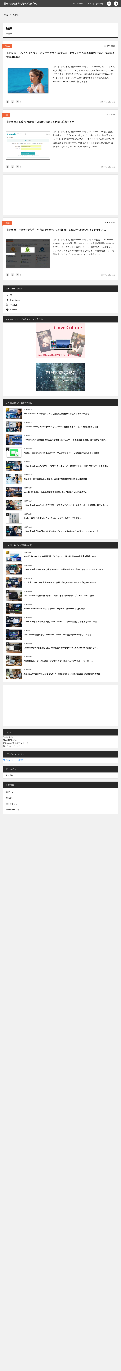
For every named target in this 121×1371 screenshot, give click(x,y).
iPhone (7, 46)
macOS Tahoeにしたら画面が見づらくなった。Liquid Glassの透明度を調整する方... (61, 556)
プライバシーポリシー (15, 760)
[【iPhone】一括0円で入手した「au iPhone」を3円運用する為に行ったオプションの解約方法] (28, 253)
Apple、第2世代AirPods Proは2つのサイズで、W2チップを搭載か (52, 518)
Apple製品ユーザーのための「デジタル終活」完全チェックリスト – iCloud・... (58, 661)
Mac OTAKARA (10, 740)
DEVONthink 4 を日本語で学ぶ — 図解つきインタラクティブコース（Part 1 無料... (60, 595)
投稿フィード (11, 798)
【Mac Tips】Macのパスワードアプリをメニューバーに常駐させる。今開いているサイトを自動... (66, 466)
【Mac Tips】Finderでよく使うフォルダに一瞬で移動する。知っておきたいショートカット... (64, 569)
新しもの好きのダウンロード (15, 743)
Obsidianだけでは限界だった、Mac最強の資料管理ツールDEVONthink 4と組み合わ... (61, 648)
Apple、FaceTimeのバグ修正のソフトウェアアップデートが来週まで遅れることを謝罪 (61, 453)
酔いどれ (111, 102)
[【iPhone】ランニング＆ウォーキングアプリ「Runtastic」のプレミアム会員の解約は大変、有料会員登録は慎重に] (28, 80)
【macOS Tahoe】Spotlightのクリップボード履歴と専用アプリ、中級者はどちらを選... (62, 427)
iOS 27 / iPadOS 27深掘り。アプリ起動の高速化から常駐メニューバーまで (56, 414)
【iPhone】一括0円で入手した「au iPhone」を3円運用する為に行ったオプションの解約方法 (56, 230)
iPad (6, 115)
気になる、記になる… (12, 746)
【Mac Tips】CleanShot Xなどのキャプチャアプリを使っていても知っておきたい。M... (62, 531)
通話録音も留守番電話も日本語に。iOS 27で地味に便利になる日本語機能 (55, 479)
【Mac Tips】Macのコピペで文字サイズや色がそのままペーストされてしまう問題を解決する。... (66, 505)
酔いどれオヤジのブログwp (20, 3)
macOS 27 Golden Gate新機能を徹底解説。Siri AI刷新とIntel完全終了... (55, 492)
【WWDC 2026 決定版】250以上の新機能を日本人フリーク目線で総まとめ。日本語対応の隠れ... (65, 440)
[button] (109, 3)
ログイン (10, 792)
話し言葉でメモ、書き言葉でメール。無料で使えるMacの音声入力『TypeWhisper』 (60, 582)
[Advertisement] (60, 195)
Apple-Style (8, 737)
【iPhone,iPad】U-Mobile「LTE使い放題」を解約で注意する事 (40, 122)
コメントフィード (13, 804)
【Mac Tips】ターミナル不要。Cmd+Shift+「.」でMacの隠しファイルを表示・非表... (61, 622)
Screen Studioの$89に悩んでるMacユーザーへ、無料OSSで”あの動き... (55, 608)
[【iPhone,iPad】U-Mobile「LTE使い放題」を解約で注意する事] (28, 145)
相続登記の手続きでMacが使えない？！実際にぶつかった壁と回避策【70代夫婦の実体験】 (63, 674)
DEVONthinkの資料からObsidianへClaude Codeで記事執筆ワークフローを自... (58, 635)
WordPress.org (12, 809)
